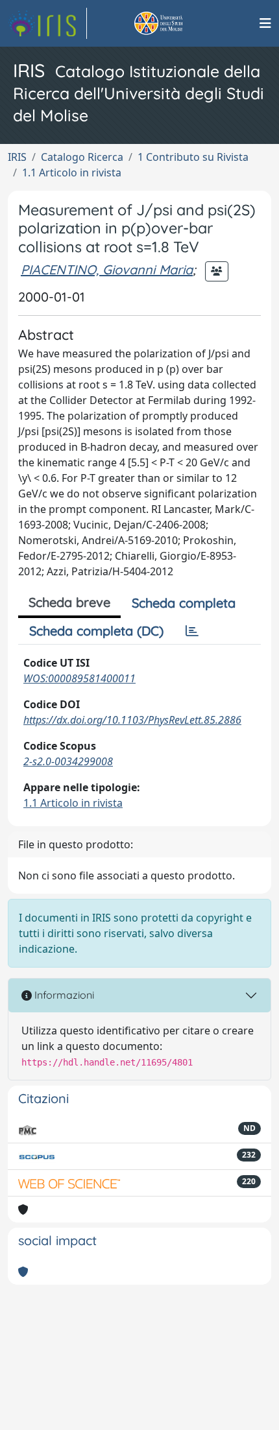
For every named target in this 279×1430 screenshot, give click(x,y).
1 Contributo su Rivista (193, 157)
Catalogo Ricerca (82, 157)
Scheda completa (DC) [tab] (96, 631)
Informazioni (63, 994)
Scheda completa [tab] (184, 603)
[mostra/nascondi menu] (265, 23)
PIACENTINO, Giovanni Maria (107, 269)
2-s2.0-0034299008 (68, 761)
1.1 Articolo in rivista (71, 172)
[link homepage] (47, 23)
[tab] (192, 631)
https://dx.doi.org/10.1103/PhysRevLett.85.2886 (132, 720)
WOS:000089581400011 (79, 678)
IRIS (17, 157)
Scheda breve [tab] (69, 602)
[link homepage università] (173, 23)
